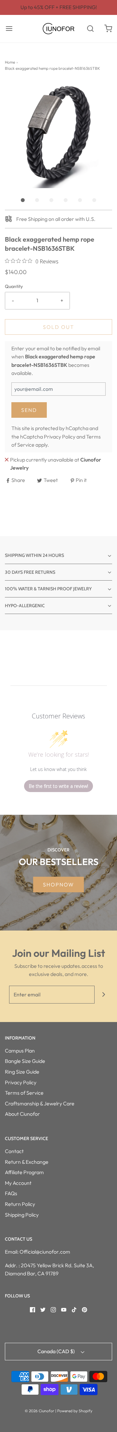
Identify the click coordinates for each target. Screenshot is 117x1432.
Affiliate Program (24, 1172)
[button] (58, 134)
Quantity (14, 286)
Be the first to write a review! (58, 786)
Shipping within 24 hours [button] (34, 555)
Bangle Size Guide (25, 1061)
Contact (14, 1151)
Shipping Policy (22, 1214)
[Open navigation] (9, 29)
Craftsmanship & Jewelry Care (39, 1103)
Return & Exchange (26, 1162)
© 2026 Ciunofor (39, 1410)
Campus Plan (20, 1050)
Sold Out (58, 327)
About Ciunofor (22, 1114)
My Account (18, 1183)
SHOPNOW (58, 884)
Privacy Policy (59, 436)
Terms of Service (24, 1092)
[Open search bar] (90, 29)
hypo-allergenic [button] (25, 605)
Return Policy (20, 1204)
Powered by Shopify (74, 1410)
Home (10, 62)
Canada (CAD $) (56, 1351)
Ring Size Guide (22, 1071)
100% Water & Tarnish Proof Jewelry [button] (48, 589)
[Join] (103, 995)
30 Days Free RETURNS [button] (30, 572)
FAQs (11, 1193)
